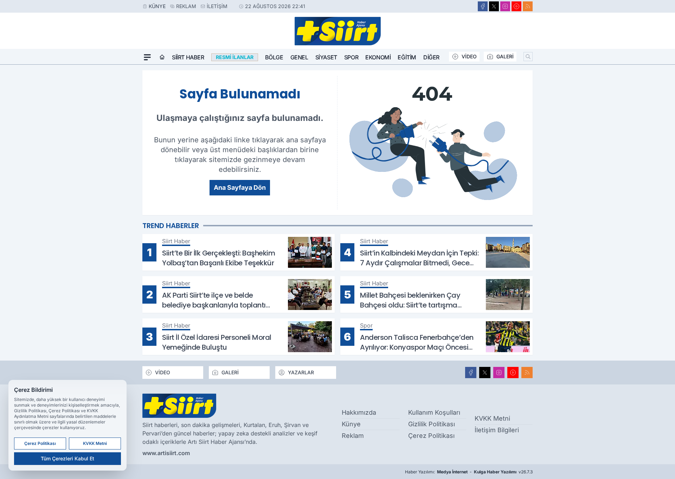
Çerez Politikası (431, 435)
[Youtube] (516, 6)
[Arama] (528, 56)
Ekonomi (378, 57)
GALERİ (505, 56)
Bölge (274, 57)
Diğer (431, 57)
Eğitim (407, 57)
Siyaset (326, 57)
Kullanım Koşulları (434, 412)
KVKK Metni (492, 418)
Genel (299, 57)
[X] (494, 6)
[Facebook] (483, 6)
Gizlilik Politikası (431, 424)
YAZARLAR (301, 372)
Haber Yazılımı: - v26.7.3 (469, 471)
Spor (351, 57)
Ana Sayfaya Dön (240, 187)
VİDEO (469, 56)
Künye (157, 6)
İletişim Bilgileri (497, 430)
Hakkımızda (359, 412)
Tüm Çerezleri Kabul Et (67, 458)
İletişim (217, 6)
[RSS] (528, 6)
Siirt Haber (188, 57)
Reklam (186, 6)
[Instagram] (505, 6)
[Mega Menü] (147, 57)
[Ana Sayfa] (162, 57)
